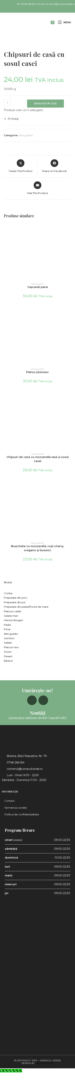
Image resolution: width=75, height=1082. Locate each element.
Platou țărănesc (37, 372)
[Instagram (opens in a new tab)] (39, 8)
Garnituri (9, 638)
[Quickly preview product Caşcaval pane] (70, 228)
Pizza (7, 629)
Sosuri (8, 651)
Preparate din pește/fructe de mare (26, 606)
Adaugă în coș (45, 103)
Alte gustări (26, 135)
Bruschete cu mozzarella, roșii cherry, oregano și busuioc (37, 548)
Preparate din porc (16, 597)
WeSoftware (45, 1063)
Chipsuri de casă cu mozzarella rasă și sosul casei (38, 459)
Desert (8, 656)
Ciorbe (8, 593)
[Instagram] (43, 700)
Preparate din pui (14, 602)
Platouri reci (11, 647)
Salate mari (11, 615)
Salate (8, 642)
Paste (7, 624)
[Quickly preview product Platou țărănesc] (70, 313)
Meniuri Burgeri (13, 620)
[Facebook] (32, 700)
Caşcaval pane (37, 287)
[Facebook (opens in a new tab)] (35, 8)
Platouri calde (12, 611)
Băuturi (8, 660)
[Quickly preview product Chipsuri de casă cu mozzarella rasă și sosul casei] (70, 398)
